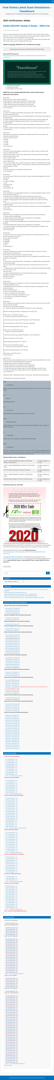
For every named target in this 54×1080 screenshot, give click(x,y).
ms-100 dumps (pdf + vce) (12, 836)
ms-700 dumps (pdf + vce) (12, 850)
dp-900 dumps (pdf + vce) (11, 862)
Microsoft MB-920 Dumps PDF (13, 653)
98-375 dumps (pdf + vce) (11, 902)
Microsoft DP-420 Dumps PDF (13, 720)
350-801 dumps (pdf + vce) (12, 984)
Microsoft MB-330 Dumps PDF (13, 641)
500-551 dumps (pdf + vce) (12, 1017)
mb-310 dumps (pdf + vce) (12, 808)
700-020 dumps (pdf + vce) (12, 1030)
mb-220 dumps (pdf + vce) (12, 801)
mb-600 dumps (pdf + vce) (12, 816)
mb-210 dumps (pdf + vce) (12, 800)
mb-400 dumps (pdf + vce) (12, 813)
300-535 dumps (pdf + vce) (12, 952)
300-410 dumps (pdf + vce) (12, 939)
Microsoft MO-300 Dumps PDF (13, 613)
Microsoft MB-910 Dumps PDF (13, 651)
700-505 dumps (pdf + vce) (12, 1043)
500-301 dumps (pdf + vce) (12, 1004)
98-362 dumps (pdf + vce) (11, 889)
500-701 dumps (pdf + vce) (12, 1019)
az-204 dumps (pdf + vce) (11, 764)
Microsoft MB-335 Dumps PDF (13, 643)
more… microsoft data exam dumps (14, 793)
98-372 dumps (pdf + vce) (11, 901)
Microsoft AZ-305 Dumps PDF (12, 733)
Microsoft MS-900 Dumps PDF (13, 664)
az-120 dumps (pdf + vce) (11, 761)
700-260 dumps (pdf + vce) (12, 1038)
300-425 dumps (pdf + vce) (12, 944)
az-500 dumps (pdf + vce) (11, 772)
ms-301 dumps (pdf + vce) (12, 846)
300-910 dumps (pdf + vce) (12, 931)
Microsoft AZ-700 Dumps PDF (12, 730)
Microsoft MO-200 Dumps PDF (13, 611)
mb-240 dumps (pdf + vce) (12, 805)
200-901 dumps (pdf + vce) (12, 927)
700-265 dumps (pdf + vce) (12, 1040)
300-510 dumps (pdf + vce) (12, 948)
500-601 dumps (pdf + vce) (12, 1010)
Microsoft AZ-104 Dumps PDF (12, 718)
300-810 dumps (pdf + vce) (12, 972)
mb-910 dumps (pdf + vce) (12, 865)
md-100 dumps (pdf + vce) (12, 832)
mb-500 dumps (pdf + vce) (12, 814)
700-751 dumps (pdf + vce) (12, 1052)
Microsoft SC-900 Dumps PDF (12, 745)
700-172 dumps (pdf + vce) (12, 1037)
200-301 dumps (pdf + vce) (12, 923)
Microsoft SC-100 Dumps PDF (12, 672)
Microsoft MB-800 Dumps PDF (13, 648)
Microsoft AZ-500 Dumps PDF (12, 731)
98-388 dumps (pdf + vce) (11, 907)
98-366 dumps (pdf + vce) (11, 896)
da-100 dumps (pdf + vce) (11, 783)
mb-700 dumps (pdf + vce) (12, 818)
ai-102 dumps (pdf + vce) (11, 782)
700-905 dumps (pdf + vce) (12, 1058)
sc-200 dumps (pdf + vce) (11, 876)
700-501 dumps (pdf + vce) (12, 1042)
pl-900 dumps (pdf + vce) (11, 868)
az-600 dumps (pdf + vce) (11, 774)
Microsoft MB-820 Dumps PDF (13, 649)
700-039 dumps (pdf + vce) (12, 1033)
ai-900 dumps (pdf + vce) (11, 860)
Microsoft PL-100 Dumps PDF (12, 686)
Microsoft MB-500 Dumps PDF (13, 645)
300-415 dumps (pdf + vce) (12, 940)
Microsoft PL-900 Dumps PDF (12, 691)
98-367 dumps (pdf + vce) (11, 897)
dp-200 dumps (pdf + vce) (11, 787)
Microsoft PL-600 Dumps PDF (12, 693)
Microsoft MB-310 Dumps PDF (13, 640)
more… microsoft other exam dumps (14, 881)
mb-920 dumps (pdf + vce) (12, 867)
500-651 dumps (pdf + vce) (12, 1012)
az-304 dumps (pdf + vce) (11, 769)
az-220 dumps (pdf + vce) (11, 766)
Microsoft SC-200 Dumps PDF (12, 743)
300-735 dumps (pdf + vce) (12, 970)
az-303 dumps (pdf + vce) (11, 767)
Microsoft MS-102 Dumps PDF (13, 659)
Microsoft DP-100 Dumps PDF (13, 723)
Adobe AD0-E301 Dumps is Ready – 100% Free (26, 25)
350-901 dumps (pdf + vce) (12, 929)
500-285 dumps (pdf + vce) (12, 1027)
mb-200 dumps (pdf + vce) (12, 798)
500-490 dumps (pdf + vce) (12, 1009)
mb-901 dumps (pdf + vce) (12, 863)
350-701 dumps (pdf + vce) (12, 983)
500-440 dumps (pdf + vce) (12, 1020)
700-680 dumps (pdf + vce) (12, 1048)
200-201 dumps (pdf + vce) (12, 999)
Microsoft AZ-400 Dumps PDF (12, 738)
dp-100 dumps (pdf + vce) (11, 785)
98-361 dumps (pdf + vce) (11, 887)
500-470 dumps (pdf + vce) (12, 1015)
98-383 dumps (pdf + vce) (11, 906)
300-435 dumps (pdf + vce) (12, 947)
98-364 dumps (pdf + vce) (11, 892)
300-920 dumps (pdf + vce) (12, 934)
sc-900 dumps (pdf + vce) (11, 872)
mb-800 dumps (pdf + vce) (12, 819)
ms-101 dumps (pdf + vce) (12, 837)
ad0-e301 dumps (7, 566)
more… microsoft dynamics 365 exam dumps (16, 828)
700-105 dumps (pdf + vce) (12, 1035)
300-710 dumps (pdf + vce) (12, 962)
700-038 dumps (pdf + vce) (12, 1032)
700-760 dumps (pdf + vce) (12, 1050)
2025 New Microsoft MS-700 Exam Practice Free (15, 592)
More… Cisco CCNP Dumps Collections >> (15, 973)
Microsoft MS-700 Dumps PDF (13, 661)
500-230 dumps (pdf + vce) (12, 1005)
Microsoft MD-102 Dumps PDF (13, 657)
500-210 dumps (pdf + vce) (12, 1023)
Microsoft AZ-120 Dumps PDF (12, 736)
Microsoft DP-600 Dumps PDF (13, 697)
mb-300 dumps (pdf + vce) (12, 806)
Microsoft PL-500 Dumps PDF (12, 681)
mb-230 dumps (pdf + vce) (12, 803)
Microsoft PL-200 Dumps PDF (12, 690)
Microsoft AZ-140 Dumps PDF (12, 735)
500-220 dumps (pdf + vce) (12, 1025)
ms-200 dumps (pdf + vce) (12, 839)
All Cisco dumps (8, 1065)
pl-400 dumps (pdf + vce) (11, 824)
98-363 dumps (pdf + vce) (11, 891)
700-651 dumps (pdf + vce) (12, 1047)
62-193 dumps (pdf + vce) (11, 857)
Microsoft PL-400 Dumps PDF (12, 685)
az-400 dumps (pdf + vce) (11, 770)
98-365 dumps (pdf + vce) (11, 894)
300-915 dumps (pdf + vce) (12, 932)
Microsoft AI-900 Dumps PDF (12, 619)
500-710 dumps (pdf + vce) (12, 1014)
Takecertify (12, 36)
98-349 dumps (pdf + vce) (11, 886)
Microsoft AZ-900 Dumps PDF (12, 728)
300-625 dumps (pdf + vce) (12, 958)
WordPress (31, 1077)
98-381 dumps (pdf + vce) (11, 904)
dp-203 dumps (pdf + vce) (11, 790)
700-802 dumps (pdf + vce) (12, 1055)
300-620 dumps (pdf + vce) (12, 957)
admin (17, 30)
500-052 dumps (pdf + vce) (12, 1002)
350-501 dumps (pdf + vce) (12, 980)
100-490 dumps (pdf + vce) (12, 997)
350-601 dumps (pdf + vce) (12, 981)
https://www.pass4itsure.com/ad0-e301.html (14, 39)
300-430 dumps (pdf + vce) (12, 945)
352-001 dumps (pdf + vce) (12, 991)
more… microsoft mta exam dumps (14, 909)
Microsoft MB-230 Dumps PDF (13, 635)
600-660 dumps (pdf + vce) (12, 1028)
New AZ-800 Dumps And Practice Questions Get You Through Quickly (20, 594)
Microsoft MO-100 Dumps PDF (13, 608)
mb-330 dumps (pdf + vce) (12, 811)
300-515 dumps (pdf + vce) (12, 950)
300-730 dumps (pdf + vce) (12, 968)
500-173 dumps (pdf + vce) (12, 1000)
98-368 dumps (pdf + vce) (11, 899)
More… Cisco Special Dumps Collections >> (15, 1063)
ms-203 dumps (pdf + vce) (12, 842)
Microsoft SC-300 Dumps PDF (12, 740)
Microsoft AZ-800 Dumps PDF (12, 628)
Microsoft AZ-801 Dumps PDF (12, 630)
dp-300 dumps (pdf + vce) (11, 792)
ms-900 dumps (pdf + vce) (12, 870)
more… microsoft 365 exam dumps (14, 852)
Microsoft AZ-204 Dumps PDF (12, 726)
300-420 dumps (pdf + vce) (12, 942)
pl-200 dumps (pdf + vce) (11, 823)
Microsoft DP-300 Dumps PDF (13, 725)
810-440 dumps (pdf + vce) (12, 1060)
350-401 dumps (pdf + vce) (12, 978)
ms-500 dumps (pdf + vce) (12, 847)
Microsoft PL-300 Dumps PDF (12, 683)
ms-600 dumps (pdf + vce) (12, 849)
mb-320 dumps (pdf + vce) (12, 809)
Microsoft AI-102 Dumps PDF (12, 618)
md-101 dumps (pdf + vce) (12, 834)
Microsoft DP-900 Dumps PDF (13, 722)
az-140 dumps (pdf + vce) (11, 762)
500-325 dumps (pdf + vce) (12, 1007)
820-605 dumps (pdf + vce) (12, 1062)
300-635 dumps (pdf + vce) (12, 960)
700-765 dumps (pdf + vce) (12, 1053)
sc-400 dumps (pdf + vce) (11, 879)
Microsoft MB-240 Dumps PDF (13, 636)
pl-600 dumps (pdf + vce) (11, 826)
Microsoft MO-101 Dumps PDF (13, 610)
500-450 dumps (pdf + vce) (12, 1022)
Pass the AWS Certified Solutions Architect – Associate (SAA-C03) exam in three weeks (24, 597)
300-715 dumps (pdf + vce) (12, 963)
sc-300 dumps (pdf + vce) (11, 878)
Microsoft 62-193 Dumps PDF (12, 624)
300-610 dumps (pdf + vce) (12, 953)
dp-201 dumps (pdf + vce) (11, 788)
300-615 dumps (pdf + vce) (12, 955)
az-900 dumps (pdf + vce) (11, 858)
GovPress (24, 1077)
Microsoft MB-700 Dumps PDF (13, 646)
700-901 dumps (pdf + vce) (12, 1057)
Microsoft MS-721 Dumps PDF (13, 662)
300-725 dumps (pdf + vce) (12, 967)
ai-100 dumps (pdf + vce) (11, 780)
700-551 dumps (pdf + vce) (12, 1045)
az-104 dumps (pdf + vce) (11, 759)
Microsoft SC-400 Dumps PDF (12, 666)
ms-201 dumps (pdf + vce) (12, 841)
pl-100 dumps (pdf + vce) (11, 821)
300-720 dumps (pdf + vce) (12, 965)
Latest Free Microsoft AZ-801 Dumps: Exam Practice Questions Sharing (20, 595)
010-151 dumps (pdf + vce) (12, 995)
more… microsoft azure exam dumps (14, 775)
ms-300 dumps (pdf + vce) (12, 844)
